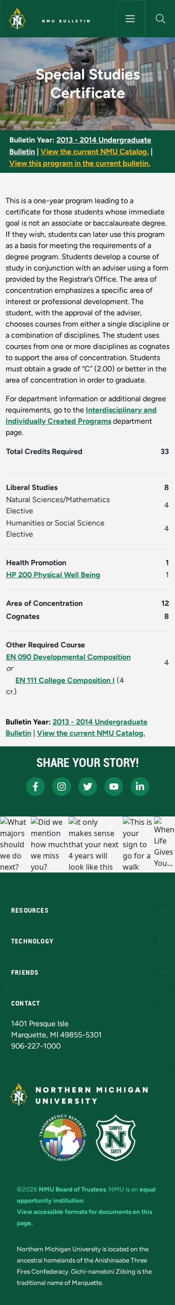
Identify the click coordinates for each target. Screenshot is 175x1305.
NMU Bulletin (66, 21)
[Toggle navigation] (131, 18)
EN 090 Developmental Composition (68, 656)
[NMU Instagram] (61, 786)
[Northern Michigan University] (17, 18)
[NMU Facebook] (35, 786)
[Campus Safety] (116, 1137)
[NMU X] (87, 786)
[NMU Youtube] (114, 786)
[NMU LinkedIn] (140, 786)
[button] (160, 18)
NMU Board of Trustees (72, 1189)
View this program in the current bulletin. (79, 163)
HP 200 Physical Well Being (53, 574)
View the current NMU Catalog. (95, 151)
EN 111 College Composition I (65, 680)
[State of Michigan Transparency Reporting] (62, 1137)
